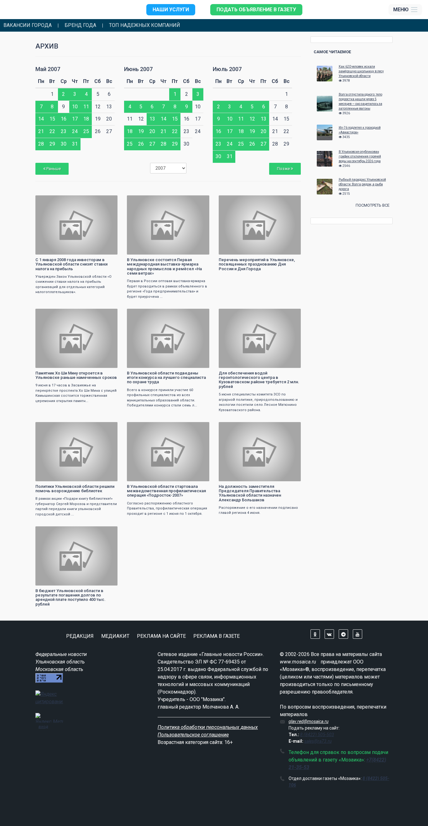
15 (52, 119)
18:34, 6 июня (143, 201)
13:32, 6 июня (52, 427)
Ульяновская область (60, 662)
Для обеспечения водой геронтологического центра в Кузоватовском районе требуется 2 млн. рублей (259, 380)
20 (152, 131)
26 (141, 144)
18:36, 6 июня (52, 201)
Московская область (59, 669)
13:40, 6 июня (235, 314)
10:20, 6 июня (143, 427)
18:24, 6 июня (52, 314)
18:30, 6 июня (235, 201)
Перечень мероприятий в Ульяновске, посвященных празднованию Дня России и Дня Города (257, 264)
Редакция (80, 636)
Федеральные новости (61, 654)
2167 (290, 314)
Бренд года (80, 25)
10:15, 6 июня (235, 427)
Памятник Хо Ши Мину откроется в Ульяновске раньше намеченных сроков (76, 375)
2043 (107, 314)
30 (63, 144)
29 (52, 144)
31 (75, 144)
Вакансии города (27, 25)
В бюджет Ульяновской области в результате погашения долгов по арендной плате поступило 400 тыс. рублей (70, 597)
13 (152, 119)
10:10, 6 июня (52, 532)
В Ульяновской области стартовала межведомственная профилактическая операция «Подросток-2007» (166, 491)
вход (43, 726)
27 (152, 144)
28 (41, 144)
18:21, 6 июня (143, 314)
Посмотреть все (372, 205)
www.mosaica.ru (298, 662)
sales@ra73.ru (317, 741)
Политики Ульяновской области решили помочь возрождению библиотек (74, 488)
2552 (199, 314)
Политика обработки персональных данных (208, 727)
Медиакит (115, 636)
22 (52, 131)
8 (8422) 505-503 (317, 734)
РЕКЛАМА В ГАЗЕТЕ (216, 636)
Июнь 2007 (138, 69)
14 (41, 119)
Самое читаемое (332, 51)
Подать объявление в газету (256, 10)
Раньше (53, 168)
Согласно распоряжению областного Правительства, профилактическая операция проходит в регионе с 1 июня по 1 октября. (167, 508)
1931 (107, 532)
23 (63, 131)
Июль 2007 (227, 69)
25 (86, 131)
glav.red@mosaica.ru (308, 721)
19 (141, 131)
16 (63, 119)
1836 (107, 201)
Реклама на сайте (161, 636)
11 (86, 107)
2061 (290, 427)
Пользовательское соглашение (193, 735)
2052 (199, 201)
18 (86, 119)
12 (252, 119)
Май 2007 (47, 69)
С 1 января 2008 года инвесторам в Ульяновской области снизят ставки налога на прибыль (71, 264)
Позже (284, 168)
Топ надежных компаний (144, 25)
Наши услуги (171, 10)
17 (75, 119)
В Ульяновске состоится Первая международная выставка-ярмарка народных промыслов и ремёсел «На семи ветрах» (164, 266)
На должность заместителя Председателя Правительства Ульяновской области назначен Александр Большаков (250, 493)
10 (75, 107)
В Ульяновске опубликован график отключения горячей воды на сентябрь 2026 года (360, 156)
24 (75, 131)
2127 (107, 427)
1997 (199, 427)
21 (41, 131)
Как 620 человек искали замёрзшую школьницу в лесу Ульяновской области (361, 71)
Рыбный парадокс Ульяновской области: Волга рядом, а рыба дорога (362, 184)
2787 (290, 201)
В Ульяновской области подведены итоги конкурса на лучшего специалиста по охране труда (166, 378)
